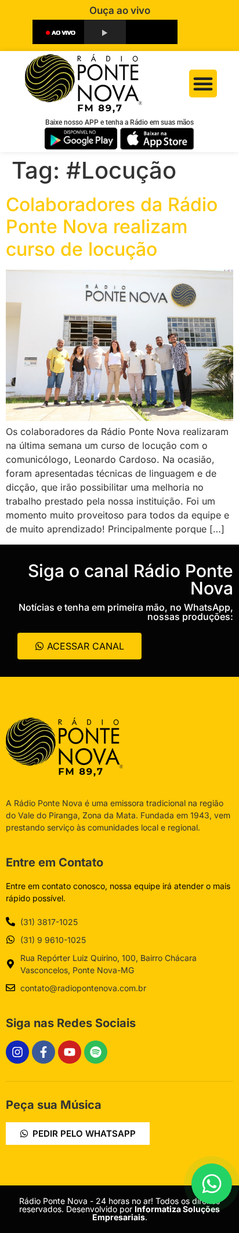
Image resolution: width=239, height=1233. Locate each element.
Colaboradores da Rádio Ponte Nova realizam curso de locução (112, 226)
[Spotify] (95, 1052)
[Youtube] (69, 1052)
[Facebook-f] (43, 1052)
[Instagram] (17, 1052)
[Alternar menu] (203, 83)
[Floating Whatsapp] (211, 1183)
